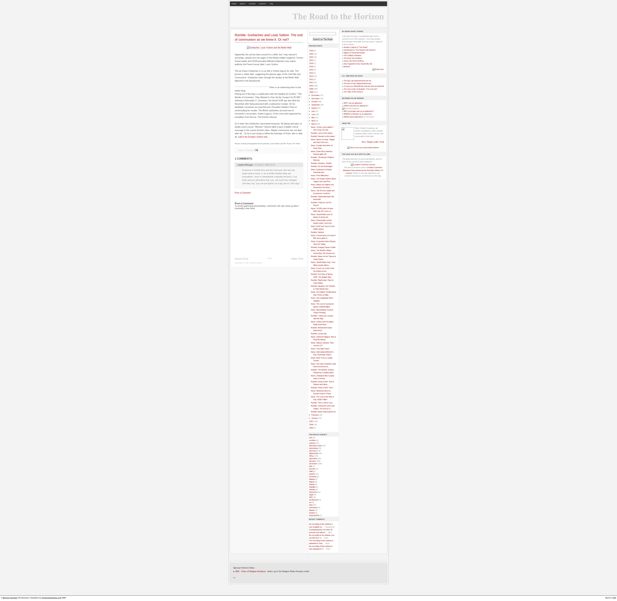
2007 (311, 421)
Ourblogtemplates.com (51, 598)
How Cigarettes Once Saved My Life (358, 64)
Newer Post (241, 258)
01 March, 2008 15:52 (265, 165)
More (364, 142)
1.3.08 (246, 150)
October (314, 102)
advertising (313, 448)
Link (251, 150)
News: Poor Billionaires (320, 175)
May (313, 117)
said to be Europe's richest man (253, 137)
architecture (313, 500)
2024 (311, 57)
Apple (311, 495)
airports (312, 474)
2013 (311, 76)
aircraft (312, 469)
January (314, 418)
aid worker (313, 464)
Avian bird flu (314, 515)
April (313, 121)
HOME (234, 4)
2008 (311, 92)
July (313, 111)
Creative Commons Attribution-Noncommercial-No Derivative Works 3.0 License (363, 170)
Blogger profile (373, 142)
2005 (311, 428)
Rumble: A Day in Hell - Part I (322, 388)
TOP (614, 598)
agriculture (313, 458)
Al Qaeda (312, 477)
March (314, 124)
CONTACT (262, 4)
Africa (311, 456)
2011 (311, 82)
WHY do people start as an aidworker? (359, 111)
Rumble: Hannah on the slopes (323, 136)
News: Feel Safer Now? (320, 349)
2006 (311, 425)
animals (312, 489)
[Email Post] (256, 150)
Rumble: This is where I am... (322, 403)
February (315, 415)
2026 (311, 51)
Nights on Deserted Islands (354, 53)
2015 (311, 70)
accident (312, 440)
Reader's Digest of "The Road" (356, 47)
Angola (311, 484)
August (314, 108)
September (315, 105)
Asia (311, 505)
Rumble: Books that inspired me (323, 412)
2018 (311, 66)
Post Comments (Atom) (253, 263)
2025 (311, 54)
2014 (311, 73)
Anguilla (312, 487)
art (310, 502)
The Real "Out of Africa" (353, 58)
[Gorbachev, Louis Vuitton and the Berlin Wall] (269, 47)
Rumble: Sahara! (317, 232)
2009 (311, 89)
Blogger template (10, 598)
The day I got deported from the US (357, 81)
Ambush (347, 66)
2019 (311, 63)
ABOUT (242, 4)
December (315, 95)
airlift (311, 471)
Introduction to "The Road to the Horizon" (360, 50)
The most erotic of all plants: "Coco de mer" (360, 89)
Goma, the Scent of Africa (354, 61)
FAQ (271, 4)
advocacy (313, 451)
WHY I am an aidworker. (353, 103)
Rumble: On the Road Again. (322, 166)
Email (382, 142)
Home (270, 258)
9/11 (310, 438)
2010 (311, 86)
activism (312, 443)
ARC (311, 497)
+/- (234, 578)
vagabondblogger (245, 165)
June (313, 114)
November (315, 98)
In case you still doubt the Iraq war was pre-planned (364, 86)
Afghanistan (313, 453)
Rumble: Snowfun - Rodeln (321, 163)
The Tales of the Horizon (353, 92)
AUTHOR (252, 4)
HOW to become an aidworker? (356, 106)
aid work (312, 461)
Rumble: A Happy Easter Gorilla (323, 247)
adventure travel (315, 446)
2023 (311, 60)
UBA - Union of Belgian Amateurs (250, 571)
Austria (312, 513)
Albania (312, 479)
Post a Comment (242, 193)
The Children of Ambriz (352, 55)
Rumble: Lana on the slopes (322, 133)
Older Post (297, 258)
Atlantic (312, 510)
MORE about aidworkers (353, 117)
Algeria (311, 482)
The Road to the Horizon (338, 16)
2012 (311, 79)
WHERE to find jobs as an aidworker (358, 114)
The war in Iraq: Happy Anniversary (357, 83)
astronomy (313, 507)
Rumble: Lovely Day (319, 334)
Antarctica (313, 492)
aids (310, 466)
